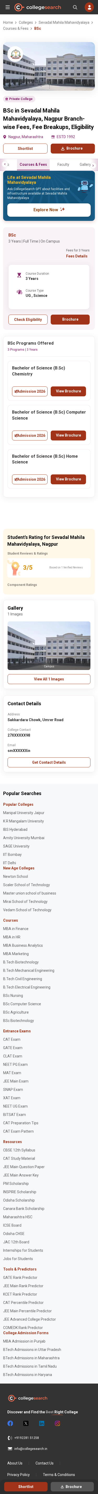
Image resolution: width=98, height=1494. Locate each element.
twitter (25, 1423)
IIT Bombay (12, 854)
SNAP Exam (13, 1089)
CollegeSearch (37, 7)
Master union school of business (29, 893)
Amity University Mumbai (23, 838)
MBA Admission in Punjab (24, 1341)
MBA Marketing (16, 954)
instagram (57, 1423)
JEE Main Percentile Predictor (27, 1311)
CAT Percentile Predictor (23, 1303)
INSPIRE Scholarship (19, 1192)
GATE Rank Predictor (20, 1277)
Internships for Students (23, 1250)
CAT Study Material (19, 1158)
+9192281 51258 (26, 1438)
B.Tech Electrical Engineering (26, 987)
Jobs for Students (18, 1259)
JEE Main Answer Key (21, 1175)
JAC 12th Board (16, 1242)
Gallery (85, 164)
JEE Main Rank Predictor (23, 1286)
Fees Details (77, 256)
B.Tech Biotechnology (21, 962)
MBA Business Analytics (23, 945)
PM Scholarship (16, 1183)
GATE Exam (12, 1048)
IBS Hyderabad (15, 829)
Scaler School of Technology (26, 885)
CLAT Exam (12, 1056)
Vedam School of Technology (27, 910)
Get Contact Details (49, 762)
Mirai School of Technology (25, 901)
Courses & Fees (33, 164)
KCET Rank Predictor (20, 1294)
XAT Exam (11, 1098)
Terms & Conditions (59, 1475)
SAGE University (16, 846)
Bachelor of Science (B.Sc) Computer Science (49, 415)
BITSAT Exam (14, 1115)
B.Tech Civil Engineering (22, 979)
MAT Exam (12, 1073)
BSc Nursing (13, 995)
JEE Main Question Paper (24, 1167)
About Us (14, 1463)
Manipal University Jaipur (23, 813)
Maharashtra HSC (17, 1217)
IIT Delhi (9, 863)
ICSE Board (12, 1225)
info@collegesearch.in (30, 1449)
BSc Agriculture (16, 1012)
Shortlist (25, 148)
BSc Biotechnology (18, 1021)
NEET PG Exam (15, 1064)
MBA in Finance (15, 929)
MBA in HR (11, 937)
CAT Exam (11, 1039)
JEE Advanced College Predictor (29, 1319)
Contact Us (45, 1463)
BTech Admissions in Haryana (27, 1375)
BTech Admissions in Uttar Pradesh (32, 1350)
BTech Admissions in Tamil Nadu (30, 1366)
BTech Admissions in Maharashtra (31, 1358)
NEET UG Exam (15, 1106)
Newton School (15, 876)
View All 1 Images (49, 679)
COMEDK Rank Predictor (23, 1328)
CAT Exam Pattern (18, 1131)
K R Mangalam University (23, 821)
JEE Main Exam (15, 1081)
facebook (10, 1423)
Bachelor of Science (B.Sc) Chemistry (38, 371)
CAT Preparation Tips (20, 1123)
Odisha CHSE (14, 1234)
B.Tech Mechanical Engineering (28, 970)
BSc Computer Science (22, 1004)
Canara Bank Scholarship (23, 1209)
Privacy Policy (18, 1475)
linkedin (41, 1423)
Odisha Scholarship (19, 1200)
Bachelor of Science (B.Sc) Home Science (45, 459)
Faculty (63, 164)
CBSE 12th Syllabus (19, 1150)
